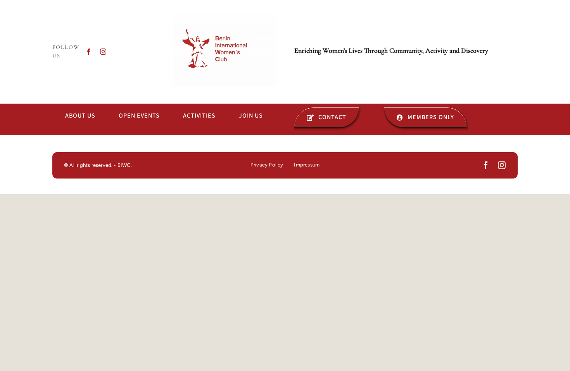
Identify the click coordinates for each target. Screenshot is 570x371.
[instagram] (103, 52)
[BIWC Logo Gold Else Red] (224, 16)
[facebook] (89, 52)
